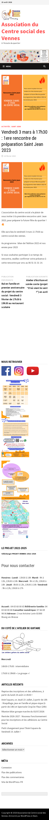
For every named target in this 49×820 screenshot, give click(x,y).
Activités (5, 126)
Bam (35, 816)
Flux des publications (11, 772)
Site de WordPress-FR (12, 781)
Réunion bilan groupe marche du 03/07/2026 (22, 711)
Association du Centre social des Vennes (23, 31)
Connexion (6, 767)
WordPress (25, 816)
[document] (24, 553)
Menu (8, 66)
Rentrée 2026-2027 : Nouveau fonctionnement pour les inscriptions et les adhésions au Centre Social (24, 720)
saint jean (16, 126)
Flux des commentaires (12, 777)
